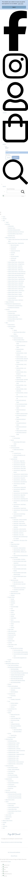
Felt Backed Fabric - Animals (14, 743)
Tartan (12, 625)
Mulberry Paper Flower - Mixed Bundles (16, 243)
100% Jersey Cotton (12, 631)
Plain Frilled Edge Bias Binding (17, 678)
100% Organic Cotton (12, 644)
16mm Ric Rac (13, 735)
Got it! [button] (14, 7)
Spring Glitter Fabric (12, 786)
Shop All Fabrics (11, 324)
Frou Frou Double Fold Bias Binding (21, 652)
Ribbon (9, 712)
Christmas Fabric (11, 313)
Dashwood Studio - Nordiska (22, 379)
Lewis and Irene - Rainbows (19, 496)
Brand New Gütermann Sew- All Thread (16, 231)
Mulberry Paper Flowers (10, 237)
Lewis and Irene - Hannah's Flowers (21, 474)
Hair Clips (10, 697)
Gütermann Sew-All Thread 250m (14, 796)
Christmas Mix (13, 247)
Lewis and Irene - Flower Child (20, 468)
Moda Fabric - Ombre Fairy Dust (20, 531)
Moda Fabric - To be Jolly (19, 534)
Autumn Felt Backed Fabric (13, 807)
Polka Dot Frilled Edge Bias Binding (18, 680)
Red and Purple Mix (15, 256)
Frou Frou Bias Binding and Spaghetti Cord (19, 672)
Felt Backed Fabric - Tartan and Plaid (15, 763)
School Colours (8, 816)
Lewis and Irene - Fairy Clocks (19, 466)
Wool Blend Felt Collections (13, 307)
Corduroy (10, 642)
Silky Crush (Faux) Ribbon (16, 725)
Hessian (9, 659)
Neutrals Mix (13, 248)
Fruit (12, 608)
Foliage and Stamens (9, 301)
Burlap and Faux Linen (15, 714)
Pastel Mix (13, 252)
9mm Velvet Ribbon (17, 731)
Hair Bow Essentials (9, 765)
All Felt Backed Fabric (12, 741)
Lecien (12, 451)
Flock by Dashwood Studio (21, 404)
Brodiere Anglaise (14, 703)
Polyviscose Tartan (12, 635)
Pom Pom (10, 710)
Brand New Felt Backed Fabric (14, 230)
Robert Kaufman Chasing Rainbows (21, 555)
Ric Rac (9, 733)
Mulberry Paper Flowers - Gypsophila (15, 283)
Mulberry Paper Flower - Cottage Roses (16, 264)
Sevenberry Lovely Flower (19, 589)
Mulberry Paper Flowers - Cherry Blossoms (16, 271)
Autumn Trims (11, 813)
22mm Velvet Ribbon (18, 729)
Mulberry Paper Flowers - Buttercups (15, 288)
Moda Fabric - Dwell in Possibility (20, 519)
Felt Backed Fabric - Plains (13, 744)
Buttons (9, 684)
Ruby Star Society (14, 580)
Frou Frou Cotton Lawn (18, 650)
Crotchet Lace (14, 705)
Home (4, 216)
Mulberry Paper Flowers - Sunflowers (15, 296)
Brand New (7, 224)
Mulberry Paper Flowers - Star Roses (15, 300)
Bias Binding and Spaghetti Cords (15, 667)
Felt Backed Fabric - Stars (13, 760)
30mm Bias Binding (14, 669)
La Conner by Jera (17, 453)
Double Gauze (11, 637)
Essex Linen (10, 638)
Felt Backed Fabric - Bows (13, 746)
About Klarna (14, 856)
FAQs (4, 824)
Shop (4, 220)
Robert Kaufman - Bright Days (19, 549)
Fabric (6, 322)
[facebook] (15, 50)
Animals (12, 599)
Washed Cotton (11, 640)
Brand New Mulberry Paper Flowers (15, 233)
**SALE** (7, 222)
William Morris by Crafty (15, 593)
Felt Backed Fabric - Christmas (14, 748)
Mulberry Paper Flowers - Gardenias (15, 284)
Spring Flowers (11, 784)
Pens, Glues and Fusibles (13, 777)
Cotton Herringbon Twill (15, 718)
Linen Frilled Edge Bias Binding (17, 676)
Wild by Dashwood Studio (21, 430)
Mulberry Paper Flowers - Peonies (15, 292)
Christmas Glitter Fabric (13, 317)
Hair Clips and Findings (12, 775)
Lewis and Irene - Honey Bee (19, 478)
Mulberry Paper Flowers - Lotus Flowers (16, 290)
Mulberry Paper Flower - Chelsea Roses (16, 262)
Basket (8, 157)
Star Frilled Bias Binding (15, 682)
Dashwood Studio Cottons (19, 339)
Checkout (15, 157)
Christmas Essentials (12, 311)
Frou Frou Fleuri (17, 438)
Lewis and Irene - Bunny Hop (19, 464)
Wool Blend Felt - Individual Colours (15, 305)
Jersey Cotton (8, 814)
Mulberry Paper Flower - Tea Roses (15, 266)
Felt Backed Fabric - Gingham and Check (16, 754)
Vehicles (12, 627)
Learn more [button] (20, 3)
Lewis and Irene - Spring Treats (20, 508)
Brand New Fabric (11, 228)
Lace (9, 701)
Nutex (12, 542)
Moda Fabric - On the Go (18, 532)
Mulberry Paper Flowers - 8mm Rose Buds (16, 286)
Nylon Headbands (14, 691)
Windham (13, 595)
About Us (4, 218)
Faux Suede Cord (11, 693)
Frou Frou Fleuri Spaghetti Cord (20, 657)
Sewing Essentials (11, 737)
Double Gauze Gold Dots (18, 449)
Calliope (15, 330)
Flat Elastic (13, 690)
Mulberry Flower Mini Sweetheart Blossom (16, 273)
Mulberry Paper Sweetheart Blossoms (16, 275)
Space (12, 619)
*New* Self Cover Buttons (13, 665)
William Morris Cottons (9, 799)
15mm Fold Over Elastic (15, 688)
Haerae (12, 440)
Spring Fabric (11, 780)
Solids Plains (13, 618)
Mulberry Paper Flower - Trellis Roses (15, 269)
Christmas (7, 309)
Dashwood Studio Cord (18, 337)
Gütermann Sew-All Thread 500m (14, 797)
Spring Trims (10, 788)
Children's (13, 601)
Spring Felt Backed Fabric (13, 782)
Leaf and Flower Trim (12, 708)
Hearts (12, 612)
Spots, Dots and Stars (15, 621)
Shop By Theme (11, 597)
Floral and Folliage (14, 606)
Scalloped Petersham (15, 724)
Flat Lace (12, 707)
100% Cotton (10, 629)
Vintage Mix (13, 260)
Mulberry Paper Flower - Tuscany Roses (16, 277)
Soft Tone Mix (13, 258)
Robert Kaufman (14, 546)
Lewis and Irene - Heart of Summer (21, 476)
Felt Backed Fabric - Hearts (13, 756)
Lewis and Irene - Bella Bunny (19, 462)
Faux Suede (13, 695)
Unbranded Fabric (14, 591)
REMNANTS (7, 818)
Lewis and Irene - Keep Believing (20, 481)
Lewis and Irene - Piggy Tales (19, 495)
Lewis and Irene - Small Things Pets (21, 498)
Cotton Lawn (10, 646)
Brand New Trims (11, 235)
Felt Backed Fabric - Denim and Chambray (16, 750)
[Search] (22, 191)
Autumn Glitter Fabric (12, 809)
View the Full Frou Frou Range (17, 648)
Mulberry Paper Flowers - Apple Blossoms (16, 279)
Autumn (6, 801)
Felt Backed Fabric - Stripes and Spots (16, 761)
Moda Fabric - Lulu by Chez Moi (20, 529)
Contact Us (5, 826)
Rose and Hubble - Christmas (19, 559)
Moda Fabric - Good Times (19, 521)
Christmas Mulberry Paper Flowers (15, 319)
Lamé (12, 722)
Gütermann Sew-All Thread (10, 792)
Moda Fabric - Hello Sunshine (19, 523)
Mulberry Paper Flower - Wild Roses (15, 267)
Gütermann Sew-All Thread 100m (14, 794)
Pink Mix (12, 254)
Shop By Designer (11, 326)
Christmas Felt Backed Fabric (14, 315)
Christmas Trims (11, 320)
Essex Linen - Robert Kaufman (20, 548)
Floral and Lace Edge (15, 720)
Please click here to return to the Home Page (11, 842)
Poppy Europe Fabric (15, 544)
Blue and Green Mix (15, 245)
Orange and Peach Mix (15, 250)
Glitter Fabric (8, 661)
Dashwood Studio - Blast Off (22, 358)
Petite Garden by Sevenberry (20, 587)
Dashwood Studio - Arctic (21, 356)
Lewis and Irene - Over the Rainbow (21, 493)
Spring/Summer (8, 778)
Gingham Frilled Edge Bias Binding (18, 674)
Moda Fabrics (13, 517)
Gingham (12, 610)
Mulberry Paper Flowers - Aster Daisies (16, 281)
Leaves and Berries (12, 298)
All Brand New (11, 226)
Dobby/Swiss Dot (11, 633)
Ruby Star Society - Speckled (19, 584)
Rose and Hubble (14, 557)
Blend (12, 328)
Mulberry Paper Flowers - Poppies (15, 294)
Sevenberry (13, 585)
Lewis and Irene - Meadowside (20, 487)
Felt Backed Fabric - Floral (13, 752)
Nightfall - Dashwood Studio (21, 413)
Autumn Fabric (11, 805)
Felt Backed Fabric (9, 739)
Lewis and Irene (14, 459)
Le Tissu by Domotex (15, 447)
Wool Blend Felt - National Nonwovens (13, 303)
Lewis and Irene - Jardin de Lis (20, 479)
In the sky (13, 614)
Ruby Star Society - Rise (18, 582)
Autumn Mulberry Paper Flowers (14, 811)
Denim (12, 604)
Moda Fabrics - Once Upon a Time (20, 540)
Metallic (12, 616)
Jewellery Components (15, 699)
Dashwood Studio (14, 336)
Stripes (12, 623)
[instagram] (15, 80)
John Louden (13, 445)
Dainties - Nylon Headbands (13, 769)
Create (9, 861)
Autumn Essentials (12, 803)
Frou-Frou (13, 436)
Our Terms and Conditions (14, 852)
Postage (4, 822)
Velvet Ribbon (14, 727)
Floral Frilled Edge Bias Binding (17, 671)
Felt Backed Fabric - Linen (13, 758)
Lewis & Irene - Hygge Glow (19, 460)
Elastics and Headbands (13, 686)
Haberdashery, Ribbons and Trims (12, 663)
